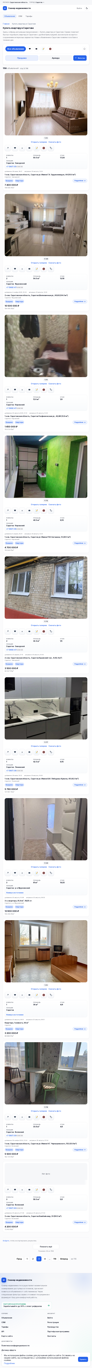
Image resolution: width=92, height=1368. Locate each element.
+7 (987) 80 (14, 1208)
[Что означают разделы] (84, 49)
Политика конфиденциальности (15, 1346)
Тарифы (29, 16)
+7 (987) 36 (14, 529)
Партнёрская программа (58, 1331)
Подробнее (80, 181)
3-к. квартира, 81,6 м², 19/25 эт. (18, 901)
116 (54, 1259)
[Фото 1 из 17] (46, 708)
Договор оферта (8, 1350)
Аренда (55, 58)
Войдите (6, 1241)
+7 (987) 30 (14, 1136)
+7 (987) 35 (14, 166)
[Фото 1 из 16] (46, 1073)
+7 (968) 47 (14, 287)
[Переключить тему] (87, 8)
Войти (79, 8)
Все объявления (15, 49)
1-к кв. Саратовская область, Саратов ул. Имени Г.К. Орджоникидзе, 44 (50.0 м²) (40, 175)
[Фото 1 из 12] (46, 467)
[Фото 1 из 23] (46, 829)
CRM (20, 16)
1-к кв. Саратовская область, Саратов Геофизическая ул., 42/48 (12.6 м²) (36, 416)
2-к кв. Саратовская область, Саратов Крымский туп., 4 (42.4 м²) (33, 658)
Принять (83, 1359)
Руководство (53, 1327)
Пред (19, 1259)
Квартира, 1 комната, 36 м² (17, 1023)
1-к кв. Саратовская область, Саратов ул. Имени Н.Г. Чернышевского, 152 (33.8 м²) (41, 1144)
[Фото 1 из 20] (46, 225)
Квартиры (19, 181)
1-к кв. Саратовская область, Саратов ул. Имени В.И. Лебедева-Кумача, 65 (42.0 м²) (42, 779)
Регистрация (53, 1322)
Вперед (64, 1259)
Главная (6, 24)
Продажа (21, 58)
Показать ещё (46, 1247)
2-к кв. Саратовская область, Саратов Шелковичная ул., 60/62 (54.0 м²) (36, 295)
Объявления (9, 16)
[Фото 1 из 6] (46, 104)
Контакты (51, 1336)
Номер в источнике (14, 893)
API (2, 1331)
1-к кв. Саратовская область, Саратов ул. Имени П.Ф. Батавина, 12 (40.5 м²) (38, 537)
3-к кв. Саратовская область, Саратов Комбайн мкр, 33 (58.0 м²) (33, 1216)
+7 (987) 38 (14, 771)
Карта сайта (7, 1336)
